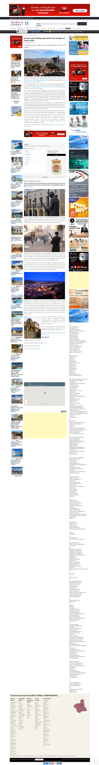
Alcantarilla (37, 705)
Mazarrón (70, 23)
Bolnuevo (21, 708)
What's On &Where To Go (29, 28)
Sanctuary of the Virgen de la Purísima (45, 87)
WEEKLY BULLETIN (29, 18)
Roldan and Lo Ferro (13, 737)
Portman (12, 734)
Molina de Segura (37, 720)
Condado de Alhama (21, 711)
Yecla (28, 718)
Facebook (45, 177)
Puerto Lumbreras (21, 725)
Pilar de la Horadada (12, 729)
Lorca (59, 23)
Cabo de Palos (13, 702)
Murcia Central (37, 699)
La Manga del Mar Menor (13, 713)
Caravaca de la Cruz (30, 707)
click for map (28, 186)
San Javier (75, 23)
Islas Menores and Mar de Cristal (13, 708)
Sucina (36, 729)
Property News (51, 28)
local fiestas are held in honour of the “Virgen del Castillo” (44, 79)
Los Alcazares (13, 720)
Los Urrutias (13, 725)
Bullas (28, 704)
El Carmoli (12, 705)
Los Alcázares (64, 23)
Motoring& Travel (37, 28)
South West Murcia (22, 699)
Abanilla (37, 702)
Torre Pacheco (13, 751)
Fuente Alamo (22, 713)
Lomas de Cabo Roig (46, 745)
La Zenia (45, 743)
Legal (76, 759)
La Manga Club (13, 710)
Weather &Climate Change (21, 28)
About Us (79, 759)
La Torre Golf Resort (13, 717)
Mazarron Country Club (46, 728)
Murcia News (14, 28)
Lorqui (36, 717)
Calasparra (29, 705)
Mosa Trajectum (38, 722)
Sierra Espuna (22, 727)
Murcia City (37, 723)
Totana (20, 729)
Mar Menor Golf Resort (14, 727)
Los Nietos (12, 723)
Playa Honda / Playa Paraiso (13, 732)
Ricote (36, 727)
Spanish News (61, 28)
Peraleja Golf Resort (38, 725)
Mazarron (21, 720)
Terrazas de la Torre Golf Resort (13, 749)
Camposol (21, 709)
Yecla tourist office (36, 348)
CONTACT (15, 18)
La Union (12, 719)
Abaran (36, 703)
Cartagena (12, 703)
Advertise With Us (85, 759)
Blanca (36, 708)
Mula (28, 716)
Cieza (28, 711)
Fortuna (28, 712)
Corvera (37, 709)
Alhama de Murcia (49, 23)
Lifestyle (43, 28)
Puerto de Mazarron (21, 722)
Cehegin (29, 709)
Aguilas (20, 702)
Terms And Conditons (65, 759)
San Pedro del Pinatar (13, 741)
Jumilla (55, 23)
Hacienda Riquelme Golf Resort (38, 715)
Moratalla (29, 715)
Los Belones (13, 722)
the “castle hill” (41, 79)
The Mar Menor (12, 699)
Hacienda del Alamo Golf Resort (21, 716)
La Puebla (12, 715)
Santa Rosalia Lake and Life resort (13, 745)
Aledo (20, 703)
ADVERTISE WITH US (21, 18)
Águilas (43, 23)
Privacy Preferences (39, 759)
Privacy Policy (72, 759)
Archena (37, 706)
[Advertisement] (45, 425)
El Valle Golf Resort (37, 711)
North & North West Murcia (30, 700)
